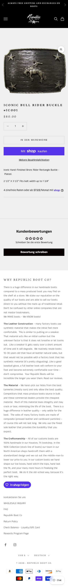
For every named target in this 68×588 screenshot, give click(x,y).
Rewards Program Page (16, 533)
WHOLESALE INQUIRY (15, 503)
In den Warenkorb (34, 140)
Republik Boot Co (13, 515)
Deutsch (40, 555)
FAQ (6, 509)
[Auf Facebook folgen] (5, 545)
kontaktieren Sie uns (15, 497)
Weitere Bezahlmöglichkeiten (34, 160)
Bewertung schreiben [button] (34, 252)
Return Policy (11, 521)
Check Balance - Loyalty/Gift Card (22, 527)
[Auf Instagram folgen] (15, 545)
